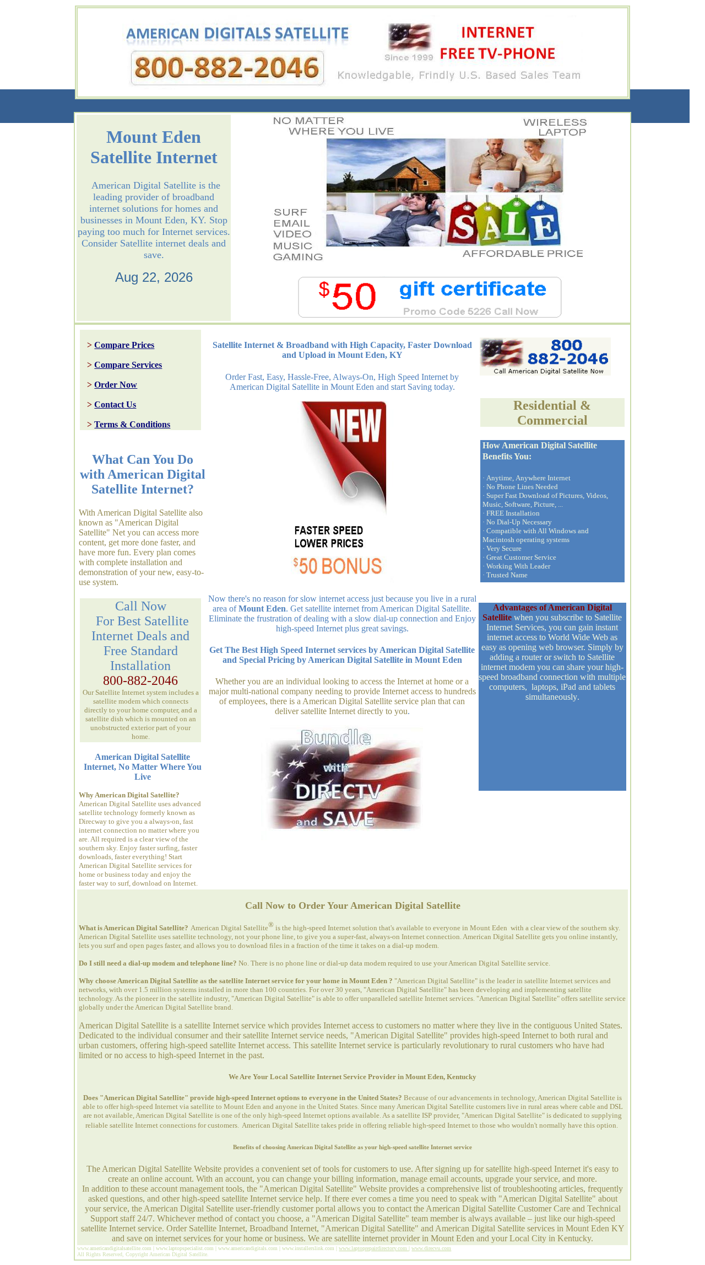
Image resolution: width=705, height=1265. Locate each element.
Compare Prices (124, 345)
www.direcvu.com (431, 1248)
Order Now (115, 384)
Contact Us (115, 404)
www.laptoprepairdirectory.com (374, 1248)
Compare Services (128, 364)
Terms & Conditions (132, 424)
